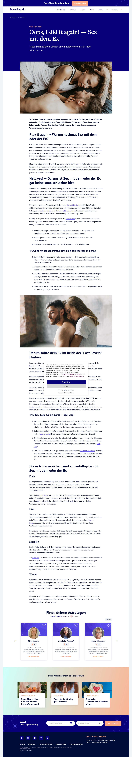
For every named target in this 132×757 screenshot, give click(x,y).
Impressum (31, 744)
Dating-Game (45, 434)
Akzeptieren (66, 382)
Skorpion (35, 558)
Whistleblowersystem (76, 744)
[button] (15, 641)
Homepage (13, 17)
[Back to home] (17, 9)
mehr (66, 386)
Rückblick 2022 (61, 744)
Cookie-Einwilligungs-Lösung (71, 374)
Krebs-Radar (43, 495)
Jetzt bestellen (80, 3)
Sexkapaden (36, 407)
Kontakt (22, 744)
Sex (30, 366)
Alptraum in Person (87, 450)
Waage (61, 585)
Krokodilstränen (73, 205)
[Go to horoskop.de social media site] (21, 738)
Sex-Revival (70, 219)
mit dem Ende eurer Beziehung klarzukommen (58, 211)
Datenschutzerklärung (46, 744)
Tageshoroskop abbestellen (26, 750)
